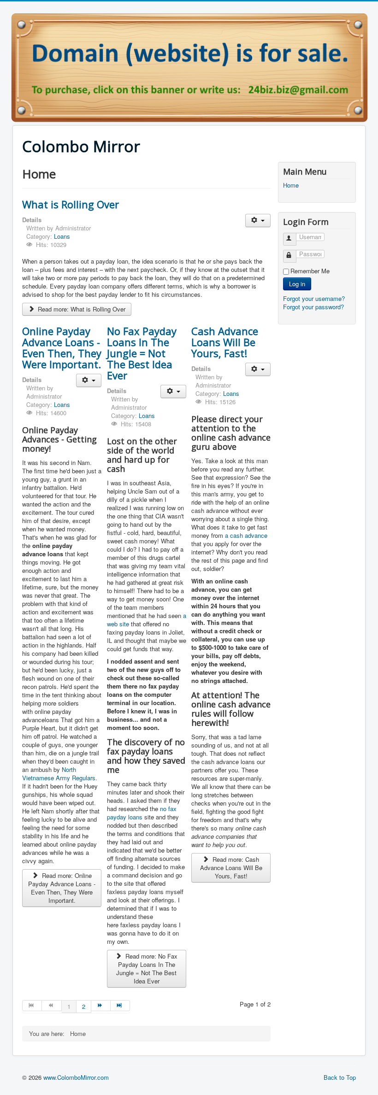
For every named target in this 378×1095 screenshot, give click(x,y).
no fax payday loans (142, 812)
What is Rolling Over (70, 204)
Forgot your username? (314, 298)
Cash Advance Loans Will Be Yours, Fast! (224, 342)
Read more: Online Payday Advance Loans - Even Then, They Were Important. (61, 888)
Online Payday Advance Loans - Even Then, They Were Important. (61, 347)
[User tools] (258, 220)
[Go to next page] (101, 1005)
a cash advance (246, 535)
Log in (297, 283)
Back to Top (340, 1077)
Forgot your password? (313, 306)
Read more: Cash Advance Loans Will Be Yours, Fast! (231, 867)
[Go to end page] (120, 1005)
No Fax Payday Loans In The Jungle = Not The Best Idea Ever (142, 353)
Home (291, 185)
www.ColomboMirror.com (76, 1077)
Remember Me (310, 271)
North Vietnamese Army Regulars (58, 773)
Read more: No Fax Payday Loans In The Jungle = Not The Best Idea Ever (146, 968)
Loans (62, 236)
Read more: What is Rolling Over (80, 309)
